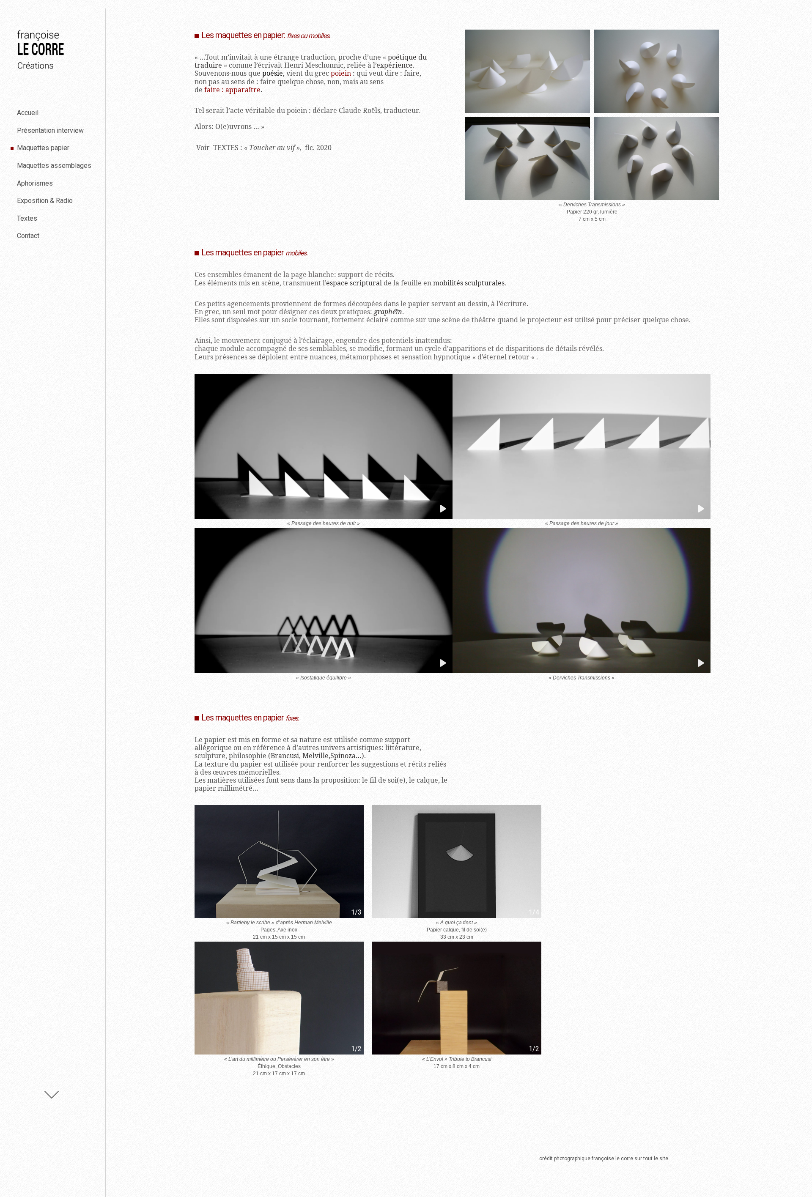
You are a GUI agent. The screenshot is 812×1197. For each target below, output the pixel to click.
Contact (28, 236)
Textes (27, 218)
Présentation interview (50, 130)
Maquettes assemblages (54, 166)
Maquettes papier (43, 148)
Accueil (27, 113)
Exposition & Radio (45, 201)
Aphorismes (35, 183)
